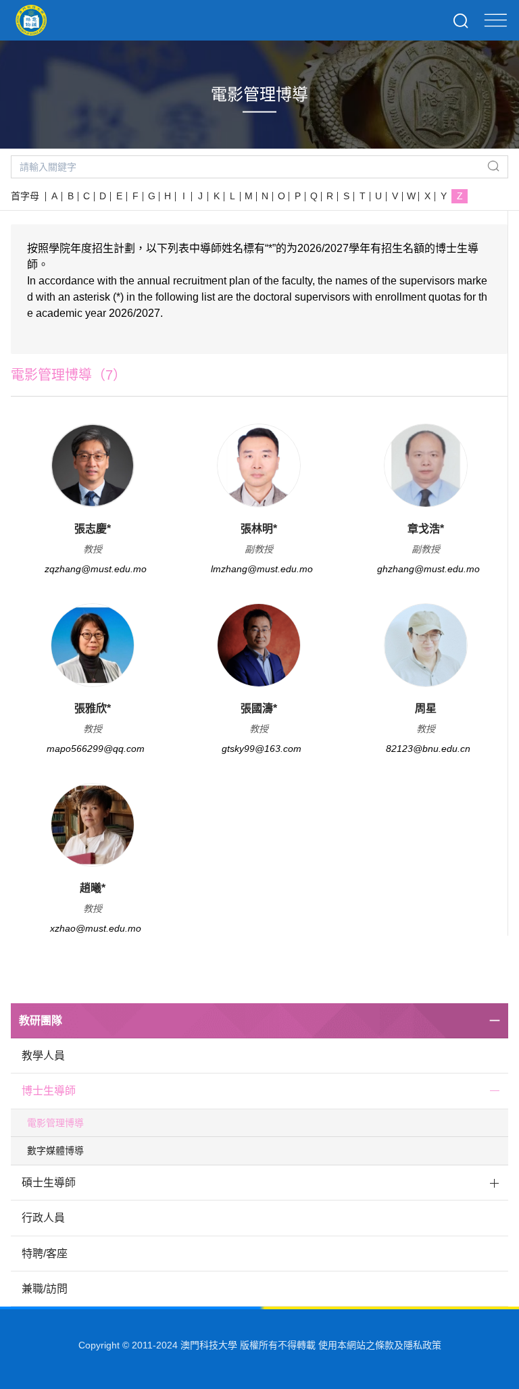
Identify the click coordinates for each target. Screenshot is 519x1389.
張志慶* (92, 528)
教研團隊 (40, 1020)
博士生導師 (49, 1090)
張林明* (259, 528)
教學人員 (43, 1055)
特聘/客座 (45, 1253)
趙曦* (92, 888)
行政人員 (43, 1217)
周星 (426, 708)
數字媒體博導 (55, 1150)
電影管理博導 (55, 1122)
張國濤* (259, 708)
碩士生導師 (49, 1182)
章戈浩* (425, 528)
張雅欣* (92, 708)
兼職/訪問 (45, 1288)
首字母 (25, 196)
